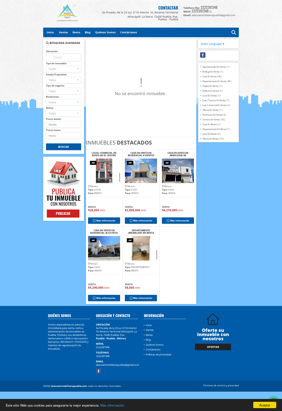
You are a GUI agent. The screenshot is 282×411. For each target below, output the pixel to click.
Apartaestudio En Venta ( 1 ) (215, 66)
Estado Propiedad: (56, 74)
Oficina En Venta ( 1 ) (212, 110)
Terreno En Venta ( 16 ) (213, 119)
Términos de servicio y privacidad (221, 385)
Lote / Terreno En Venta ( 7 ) (215, 100)
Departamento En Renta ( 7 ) (216, 129)
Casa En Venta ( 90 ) (212, 76)
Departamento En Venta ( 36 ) (216, 81)
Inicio (50, 32)
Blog (88, 32)
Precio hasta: (53, 130)
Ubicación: (52, 51)
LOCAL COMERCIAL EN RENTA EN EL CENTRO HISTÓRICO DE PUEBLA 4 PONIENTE (104, 154)
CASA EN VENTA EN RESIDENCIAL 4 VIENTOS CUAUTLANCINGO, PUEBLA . (141, 154)
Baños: (50, 107)
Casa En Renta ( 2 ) (211, 124)
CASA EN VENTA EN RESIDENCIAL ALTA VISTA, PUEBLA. (104, 231)
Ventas (63, 32)
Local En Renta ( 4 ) (211, 134)
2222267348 (209, 7)
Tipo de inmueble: (56, 63)
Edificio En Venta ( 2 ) (212, 90)
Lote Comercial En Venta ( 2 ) (216, 105)
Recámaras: (52, 96)
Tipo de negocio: (55, 85)
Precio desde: (53, 119)
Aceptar (264, 405)
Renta (76, 32)
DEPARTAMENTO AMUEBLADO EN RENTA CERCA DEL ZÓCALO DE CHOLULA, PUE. (141, 231)
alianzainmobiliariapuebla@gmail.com (117, 365)
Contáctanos (128, 32)
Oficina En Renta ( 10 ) (213, 138)
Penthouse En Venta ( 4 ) (214, 114)
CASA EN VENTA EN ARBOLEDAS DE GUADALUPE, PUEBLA (178, 154)
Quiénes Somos (105, 32)
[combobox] (63, 69)
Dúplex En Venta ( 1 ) (212, 86)
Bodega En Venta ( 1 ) (212, 71)
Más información (112, 405)
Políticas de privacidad (158, 354)
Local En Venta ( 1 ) (211, 95)
